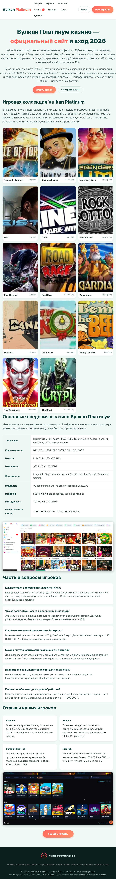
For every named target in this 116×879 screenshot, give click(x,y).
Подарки (52, 9)
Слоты (64, 9)
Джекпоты (39, 15)
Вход (84, 9)
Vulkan (17, 9)
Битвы (39, 9)
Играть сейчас (44, 89)
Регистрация (102, 9)
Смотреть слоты (70, 89)
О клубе (38, 3)
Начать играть (58, 834)
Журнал (50, 3)
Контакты (63, 3)
